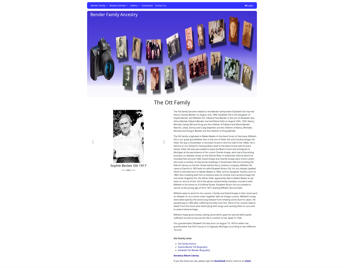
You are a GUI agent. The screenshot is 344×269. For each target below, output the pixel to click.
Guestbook (147, 5)
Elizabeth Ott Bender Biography (194, 250)
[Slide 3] (133, 170)
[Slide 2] (128, 170)
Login (250, 5)
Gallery (134, 5)
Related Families (118, 5)
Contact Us (160, 5)
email (248, 260)
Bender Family (98, 5)
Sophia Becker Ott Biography (192, 246)
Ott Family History (187, 243)
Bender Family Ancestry (114, 14)
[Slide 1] (124, 170)
